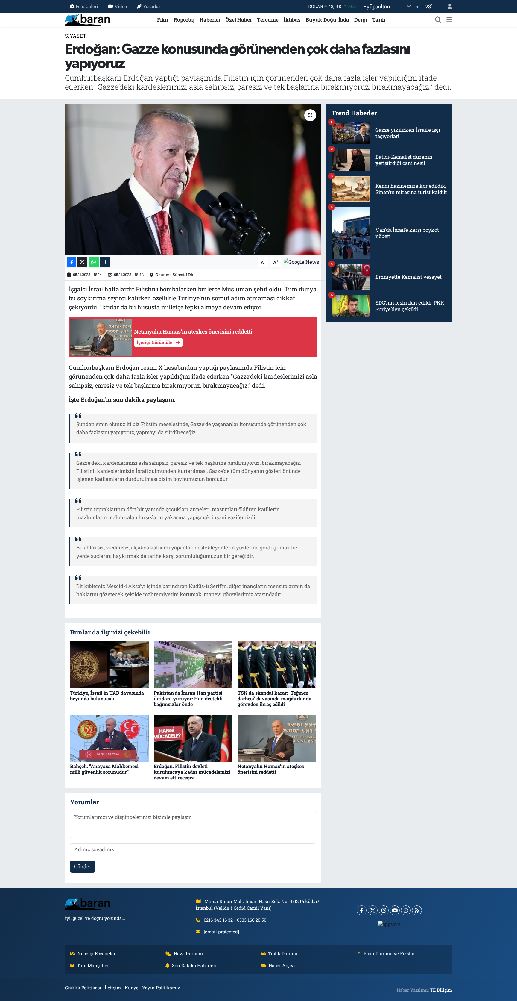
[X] (373, 910)
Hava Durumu (188, 953)
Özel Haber (239, 19)
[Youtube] (395, 910)
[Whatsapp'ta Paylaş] (94, 262)
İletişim (113, 988)
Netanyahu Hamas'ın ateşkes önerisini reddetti (271, 769)
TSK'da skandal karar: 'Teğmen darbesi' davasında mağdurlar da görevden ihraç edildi (274, 698)
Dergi (360, 19)
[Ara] (438, 20)
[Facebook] (362, 910)
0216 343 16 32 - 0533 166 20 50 (235, 920)
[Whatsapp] (406, 910)
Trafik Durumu (283, 953)
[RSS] (417, 910)
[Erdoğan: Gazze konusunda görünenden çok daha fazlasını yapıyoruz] (193, 179)
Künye (132, 988)
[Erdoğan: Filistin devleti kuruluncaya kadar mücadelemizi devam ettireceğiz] (193, 737)
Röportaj (184, 19)
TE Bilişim (441, 990)
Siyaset (75, 35)
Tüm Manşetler (93, 965)
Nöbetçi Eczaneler (96, 953)
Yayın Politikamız (161, 988)
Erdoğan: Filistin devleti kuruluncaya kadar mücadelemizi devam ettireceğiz (192, 772)
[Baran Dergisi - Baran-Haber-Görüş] (87, 19)
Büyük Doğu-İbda (327, 19)
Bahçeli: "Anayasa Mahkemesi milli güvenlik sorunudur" (104, 769)
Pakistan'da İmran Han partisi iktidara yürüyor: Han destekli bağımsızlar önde (188, 698)
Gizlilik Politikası (83, 988)
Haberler (210, 19)
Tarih (378, 19)
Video (121, 6)
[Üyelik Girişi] (447, 6)
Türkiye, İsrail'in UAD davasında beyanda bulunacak (107, 696)
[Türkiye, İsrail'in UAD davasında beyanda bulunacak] (109, 664)
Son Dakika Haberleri (194, 965)
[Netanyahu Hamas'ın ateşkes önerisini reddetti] (277, 737)
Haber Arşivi (282, 965)
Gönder (82, 866)
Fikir (162, 19)
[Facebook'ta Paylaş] (71, 262)
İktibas (292, 19)
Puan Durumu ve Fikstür (389, 953)
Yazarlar (151, 6)
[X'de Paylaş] (82, 262)
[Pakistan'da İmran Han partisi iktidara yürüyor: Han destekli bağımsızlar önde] (193, 664)
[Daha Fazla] (105, 262)
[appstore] (389, 924)
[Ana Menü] (449, 20)
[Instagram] (384, 910)
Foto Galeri (87, 6)
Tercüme (268, 19)
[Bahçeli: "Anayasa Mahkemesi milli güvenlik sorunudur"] (109, 737)
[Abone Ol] (301, 261)
